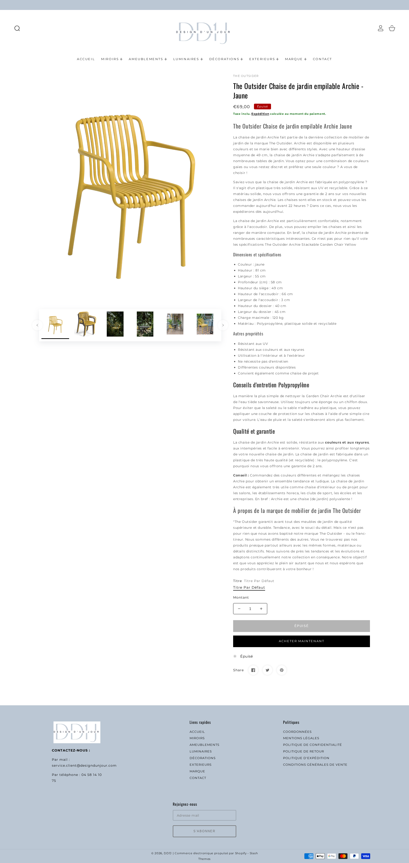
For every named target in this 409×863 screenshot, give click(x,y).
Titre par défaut (249, 587)
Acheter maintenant (301, 641)
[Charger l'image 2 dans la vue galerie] (85, 325)
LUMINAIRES (201, 751)
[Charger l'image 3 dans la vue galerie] (115, 325)
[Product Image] (130, 186)
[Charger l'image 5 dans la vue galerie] (175, 325)
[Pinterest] (281, 670)
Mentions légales (301, 738)
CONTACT (198, 778)
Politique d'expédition (306, 758)
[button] (17, 28)
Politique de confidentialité (312, 745)
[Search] (17, 28)
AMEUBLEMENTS (204, 745)
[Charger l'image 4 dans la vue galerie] (145, 325)
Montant (241, 597)
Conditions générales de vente (315, 764)
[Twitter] (267, 670)
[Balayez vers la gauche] (37, 325)
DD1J (168, 853)
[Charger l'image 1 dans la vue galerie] (55, 325)
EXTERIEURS (201, 764)
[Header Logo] (204, 28)
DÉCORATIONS (203, 758)
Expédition (260, 114)
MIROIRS (197, 738)
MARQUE (197, 771)
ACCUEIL (197, 732)
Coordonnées (297, 732)
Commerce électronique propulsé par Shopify (211, 853)
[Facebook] (253, 670)
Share (238, 670)
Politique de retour (303, 751)
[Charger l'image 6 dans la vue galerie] (205, 325)
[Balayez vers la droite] (223, 325)
